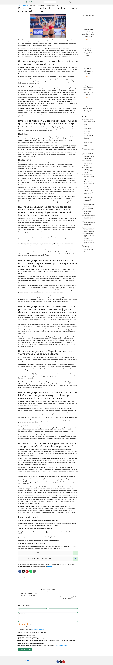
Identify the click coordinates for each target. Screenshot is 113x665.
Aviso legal (32, 659)
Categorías (76, 2)
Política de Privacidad (37, 629)
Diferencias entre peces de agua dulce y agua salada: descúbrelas (89, 223)
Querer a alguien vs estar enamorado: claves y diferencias (89, 229)
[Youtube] (63, 661)
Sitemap (27, 659)
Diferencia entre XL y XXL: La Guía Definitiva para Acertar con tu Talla (89, 122)
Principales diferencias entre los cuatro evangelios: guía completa (89, 249)
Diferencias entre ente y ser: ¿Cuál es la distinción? (89, 242)
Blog (70, 2)
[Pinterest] (27, 571)
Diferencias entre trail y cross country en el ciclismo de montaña (89, 184)
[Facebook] (19, 571)
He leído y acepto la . (31, 629)
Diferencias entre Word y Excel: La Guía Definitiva (89, 149)
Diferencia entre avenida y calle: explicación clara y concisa (88, 163)
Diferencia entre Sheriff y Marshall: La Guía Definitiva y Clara (89, 143)
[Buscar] (55, 2)
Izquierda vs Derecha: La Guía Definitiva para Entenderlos (89, 217)
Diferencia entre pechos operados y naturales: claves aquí (89, 177)
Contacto (85, 2)
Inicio (65, 2)
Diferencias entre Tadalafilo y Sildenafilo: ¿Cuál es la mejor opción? (89, 156)
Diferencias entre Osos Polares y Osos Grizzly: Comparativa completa (89, 236)
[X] (23, 571)
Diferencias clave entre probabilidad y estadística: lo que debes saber (89, 211)
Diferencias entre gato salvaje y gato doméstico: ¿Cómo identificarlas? (89, 198)
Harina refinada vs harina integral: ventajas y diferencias (88, 129)
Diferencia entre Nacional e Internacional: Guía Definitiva (88, 170)
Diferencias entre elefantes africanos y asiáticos (89, 204)
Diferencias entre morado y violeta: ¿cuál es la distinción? (88, 136)
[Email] (34, 571)
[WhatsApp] (30, 571)
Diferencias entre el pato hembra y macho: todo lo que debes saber (89, 191)
